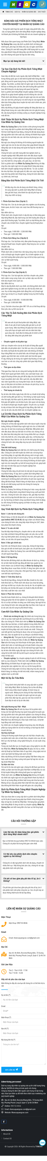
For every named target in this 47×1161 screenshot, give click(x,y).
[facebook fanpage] (4, 1122)
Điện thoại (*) (6, 1017)
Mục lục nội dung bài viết (14, 61)
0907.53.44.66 (22, 923)
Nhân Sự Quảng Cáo (29, 12)
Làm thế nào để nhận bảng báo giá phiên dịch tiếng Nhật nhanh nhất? (21, 833)
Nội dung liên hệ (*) (8, 1040)
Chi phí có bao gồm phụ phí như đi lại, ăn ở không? (21, 879)
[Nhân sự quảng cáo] (23, 4)
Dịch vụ (17, 12)
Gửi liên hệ (10, 1070)
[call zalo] (42, 1142)
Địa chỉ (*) (5, 1029)
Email (3, 1006)
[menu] (5, 5)
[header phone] (43, 4)
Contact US (7, 1138)
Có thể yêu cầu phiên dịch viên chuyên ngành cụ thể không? (20, 855)
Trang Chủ (9, 12)
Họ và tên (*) (5, 995)
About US (6, 1134)
